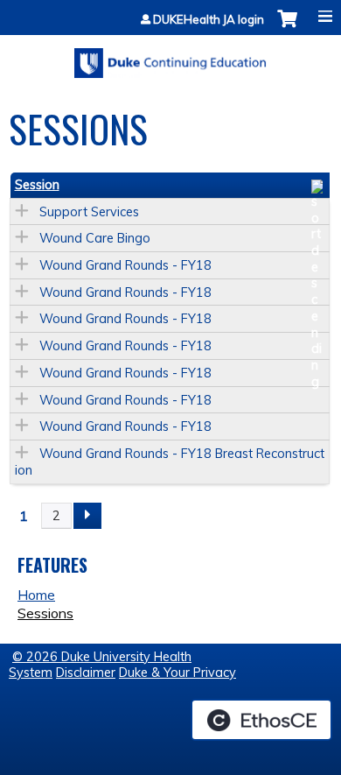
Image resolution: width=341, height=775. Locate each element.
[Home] (170, 57)
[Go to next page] (87, 516)
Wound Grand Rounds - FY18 (125, 265)
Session (37, 185)
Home (36, 594)
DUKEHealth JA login (208, 19)
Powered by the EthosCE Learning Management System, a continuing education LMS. (261, 720)
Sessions (45, 613)
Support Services (89, 212)
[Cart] (287, 28)
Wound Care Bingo (94, 238)
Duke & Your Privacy (177, 672)
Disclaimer (85, 672)
